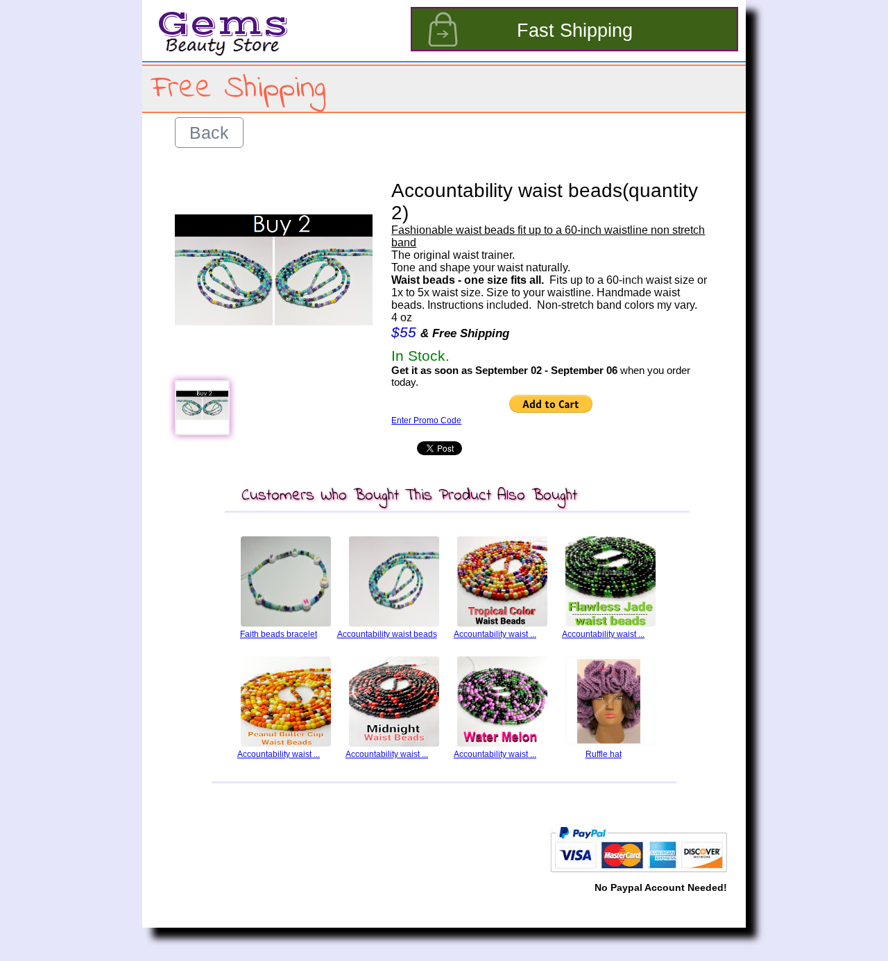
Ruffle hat (604, 754)
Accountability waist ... (495, 634)
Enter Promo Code (426, 420)
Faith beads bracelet (278, 634)
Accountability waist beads (387, 634)
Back (209, 132)
